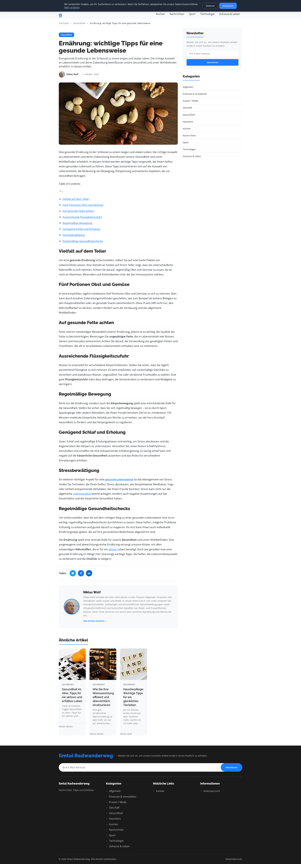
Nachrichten (177, 14)
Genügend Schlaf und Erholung (81, 229)
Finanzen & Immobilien (122, 796)
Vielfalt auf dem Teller (76, 199)
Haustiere (114, 818)
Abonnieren (212, 62)
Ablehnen (210, 5)
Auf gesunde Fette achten (78, 211)
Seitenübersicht (211, 791)
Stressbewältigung (74, 235)
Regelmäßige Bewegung (77, 223)
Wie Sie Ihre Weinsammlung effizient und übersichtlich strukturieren (103, 697)
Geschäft (114, 807)
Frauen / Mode (117, 802)
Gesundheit (79, 23)
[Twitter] (73, 573)
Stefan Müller (66, 726)
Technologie (207, 14)
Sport (192, 14)
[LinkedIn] (89, 573)
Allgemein (114, 791)
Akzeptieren (228, 5)
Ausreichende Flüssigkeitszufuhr (82, 217)
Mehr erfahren (72, 7)
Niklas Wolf (92, 592)
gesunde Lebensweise (119, 479)
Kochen (160, 14)
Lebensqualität (82, 493)
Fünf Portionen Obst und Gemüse (83, 205)
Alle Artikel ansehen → (95, 620)
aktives (112, 549)
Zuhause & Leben (229, 14)
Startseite (64, 23)
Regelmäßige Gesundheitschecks (83, 241)
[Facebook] (81, 573)
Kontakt (160, 791)
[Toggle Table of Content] (61, 191)
